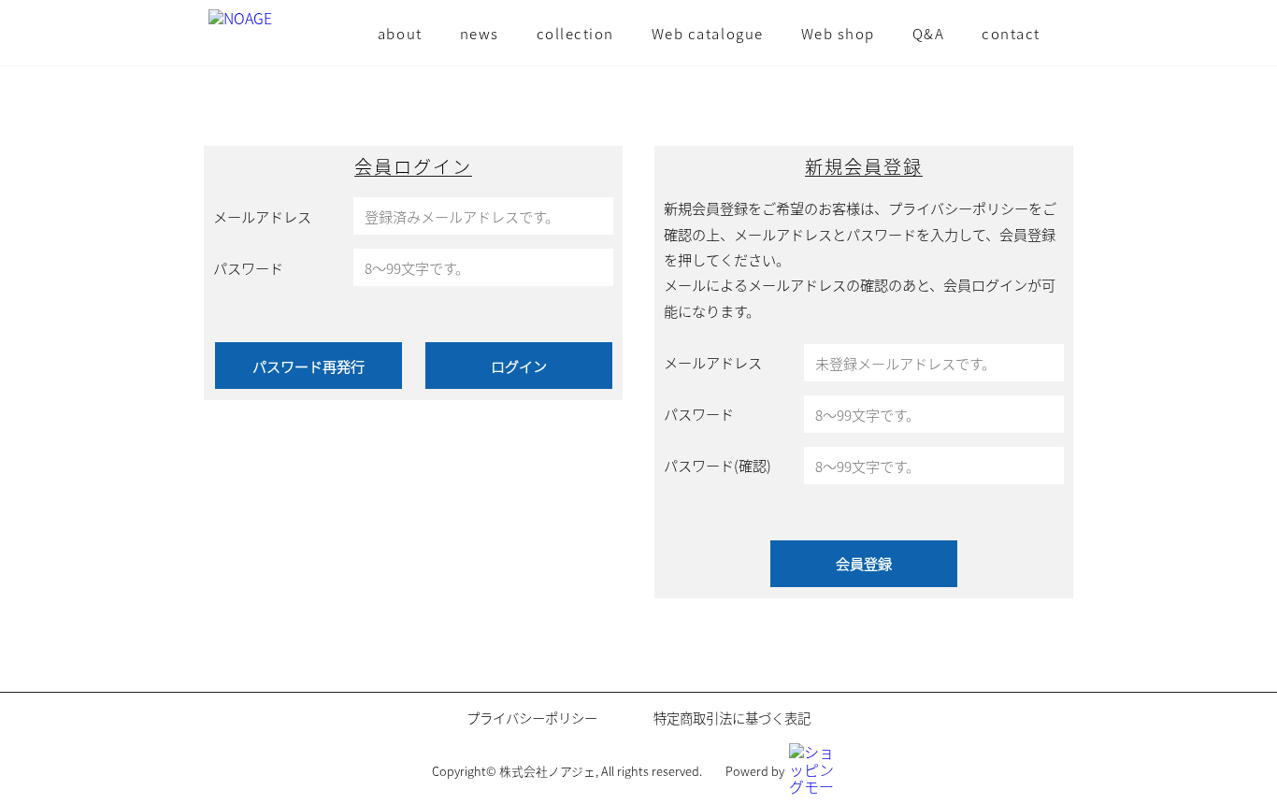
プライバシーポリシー (531, 718)
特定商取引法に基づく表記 (732, 718)
